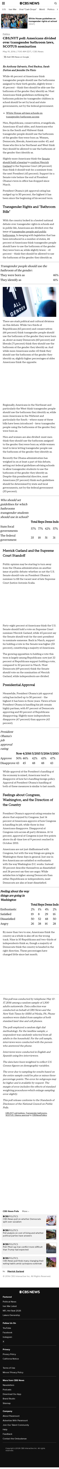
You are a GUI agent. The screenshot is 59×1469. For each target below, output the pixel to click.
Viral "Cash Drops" (27, 9)
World (42, 9)
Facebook (7, 1332)
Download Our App (12, 1394)
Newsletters (8, 1385)
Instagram (7, 1337)
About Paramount (11, 1416)
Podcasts (7, 1390)
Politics (50, 9)
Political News (9, 1302)
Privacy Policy (9, 1354)
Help (5, 1429)
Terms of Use (9, 1368)
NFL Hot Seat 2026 (12, 1311)
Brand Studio (9, 1399)
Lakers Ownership (11, 1315)
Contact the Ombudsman (15, 1439)
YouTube (7, 1328)
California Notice (11, 1359)
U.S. (4, 9)
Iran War (12, 9)
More (25, 1211)
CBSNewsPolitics (39, 1115)
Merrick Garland (15, 1271)
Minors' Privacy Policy (13, 1372)
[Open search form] (55, 3)
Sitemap (7, 1403)
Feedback (7, 1434)
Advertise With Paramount (15, 1420)
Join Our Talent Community (16, 1425)
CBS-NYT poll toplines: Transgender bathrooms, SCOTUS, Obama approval (26, 1114)
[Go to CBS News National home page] (29, 3)
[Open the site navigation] (11, 3)
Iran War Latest (10, 1306)
